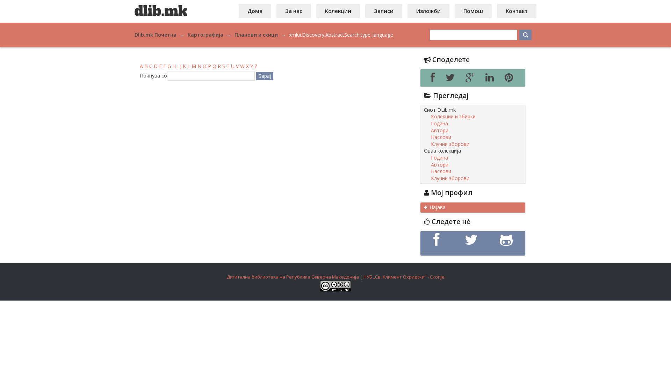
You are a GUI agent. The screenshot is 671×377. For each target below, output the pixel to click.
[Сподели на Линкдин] (491, 79)
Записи (384, 10)
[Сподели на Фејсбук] (434, 79)
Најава (435, 207)
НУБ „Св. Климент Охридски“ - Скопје (404, 277)
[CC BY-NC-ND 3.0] (335, 290)
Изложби (428, 10)
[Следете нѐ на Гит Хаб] (507, 240)
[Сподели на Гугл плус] (472, 79)
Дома (254, 10)
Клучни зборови (450, 144)
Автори (439, 130)
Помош (473, 10)
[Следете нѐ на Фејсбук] (437, 240)
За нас (293, 10)
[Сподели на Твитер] (452, 79)
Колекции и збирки (453, 116)
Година (439, 123)
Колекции (338, 10)
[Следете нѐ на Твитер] (472, 240)
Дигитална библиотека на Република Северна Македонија (293, 277)
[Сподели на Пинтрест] (510, 79)
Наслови (441, 137)
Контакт (517, 10)
